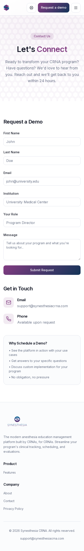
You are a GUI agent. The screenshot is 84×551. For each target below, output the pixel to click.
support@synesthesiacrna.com (42, 306)
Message (10, 235)
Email (7, 173)
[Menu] (76, 8)
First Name (11, 133)
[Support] (31, 8)
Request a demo (53, 7)
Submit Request (42, 270)
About (7, 493)
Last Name (11, 152)
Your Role (10, 214)
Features (9, 472)
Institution (11, 193)
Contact (8, 501)
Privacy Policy (13, 508)
